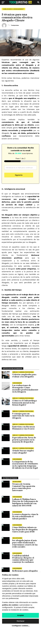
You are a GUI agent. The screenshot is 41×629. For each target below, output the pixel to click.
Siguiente (18, 175)
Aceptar (20, 615)
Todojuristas (15, 25)
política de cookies (10, 605)
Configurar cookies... (21, 626)
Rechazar (20, 621)
